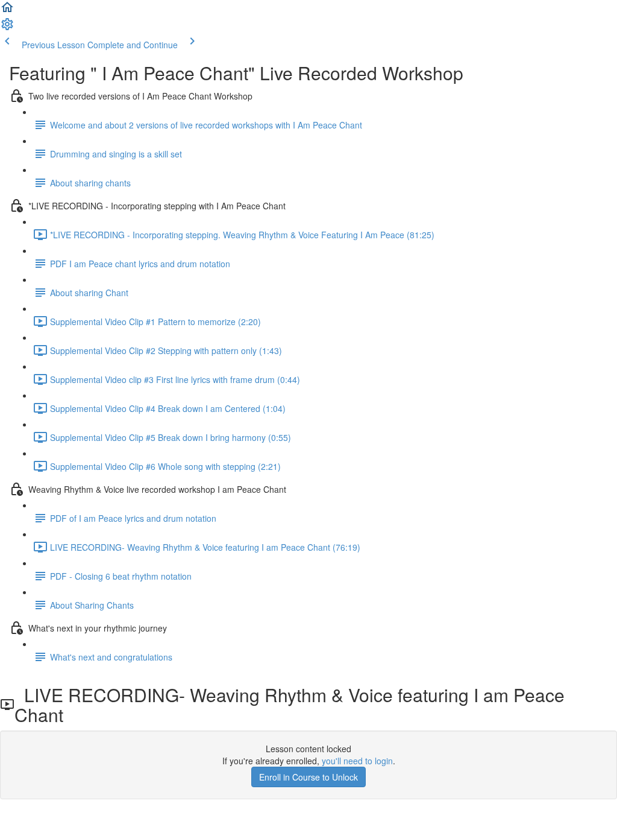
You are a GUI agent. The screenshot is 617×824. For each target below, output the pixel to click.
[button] (7, 11)
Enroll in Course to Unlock (308, 777)
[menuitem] (7, 28)
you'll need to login (357, 761)
